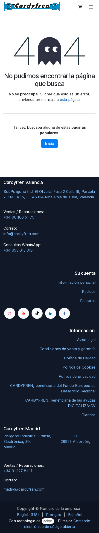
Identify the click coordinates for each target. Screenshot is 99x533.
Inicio (49, 143)
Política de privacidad (77, 376)
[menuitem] (28, 514)
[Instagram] (9, 313)
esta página (70, 99)
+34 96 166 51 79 (18, 217)
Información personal (77, 282)
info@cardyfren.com (21, 233)
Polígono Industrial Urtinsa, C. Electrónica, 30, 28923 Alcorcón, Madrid (46, 441)
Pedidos (89, 291)
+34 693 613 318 (18, 250)
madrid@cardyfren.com (23, 489)
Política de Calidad (80, 358)
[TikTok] (37, 313)
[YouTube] (23, 313)
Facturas (88, 300)
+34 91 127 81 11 (17, 471)
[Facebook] (64, 313)
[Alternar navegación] (91, 6)
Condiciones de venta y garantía (68, 349)
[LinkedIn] (50, 313)
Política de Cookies (79, 367)
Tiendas (89, 415)
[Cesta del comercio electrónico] (79, 6)
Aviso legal (86, 339)
